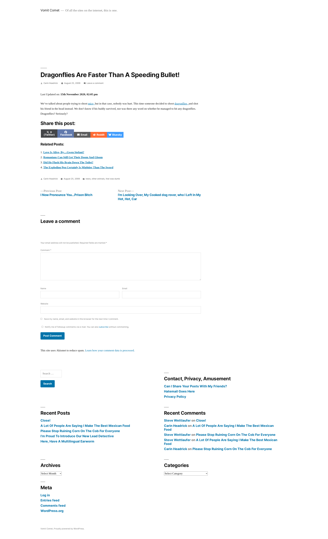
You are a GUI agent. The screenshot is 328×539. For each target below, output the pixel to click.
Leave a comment (95, 83)
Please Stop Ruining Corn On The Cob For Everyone (80, 431)
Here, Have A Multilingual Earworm (67, 441)
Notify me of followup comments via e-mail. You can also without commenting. (86, 327)
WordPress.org (52, 511)
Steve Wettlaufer (177, 420)
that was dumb (113, 179)
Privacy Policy (175, 397)
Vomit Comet (49, 10)
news (88, 179)
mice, (91, 103)
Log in (45, 495)
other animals (98, 179)
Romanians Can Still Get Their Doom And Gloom (73, 157)
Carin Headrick (51, 83)
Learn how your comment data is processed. (110, 350)
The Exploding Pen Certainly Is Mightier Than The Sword (78, 167)
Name (43, 288)
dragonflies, (182, 103)
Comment (45, 250)
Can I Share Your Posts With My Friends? (195, 386)
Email (124, 288)
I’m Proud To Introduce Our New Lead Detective (77, 436)
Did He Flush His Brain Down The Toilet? (68, 162)
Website (44, 304)
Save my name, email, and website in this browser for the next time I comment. (81, 319)
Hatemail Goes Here (179, 391)
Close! (45, 420)
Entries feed (49, 500)
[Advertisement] (164, 40)
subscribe (103, 327)
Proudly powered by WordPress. (69, 528)
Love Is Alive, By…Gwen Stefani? (63, 152)
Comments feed (53, 505)
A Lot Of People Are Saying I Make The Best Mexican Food (85, 426)
